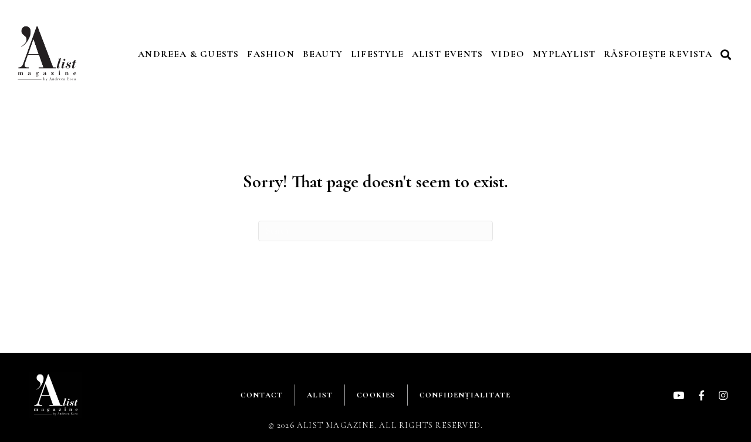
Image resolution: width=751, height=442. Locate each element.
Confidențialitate (465, 395)
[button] (727, 54)
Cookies (376, 395)
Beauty (323, 54)
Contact (262, 395)
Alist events (447, 54)
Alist (320, 395)
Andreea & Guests (188, 54)
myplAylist (564, 54)
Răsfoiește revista (658, 54)
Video (508, 54)
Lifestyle (377, 54)
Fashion (270, 54)
